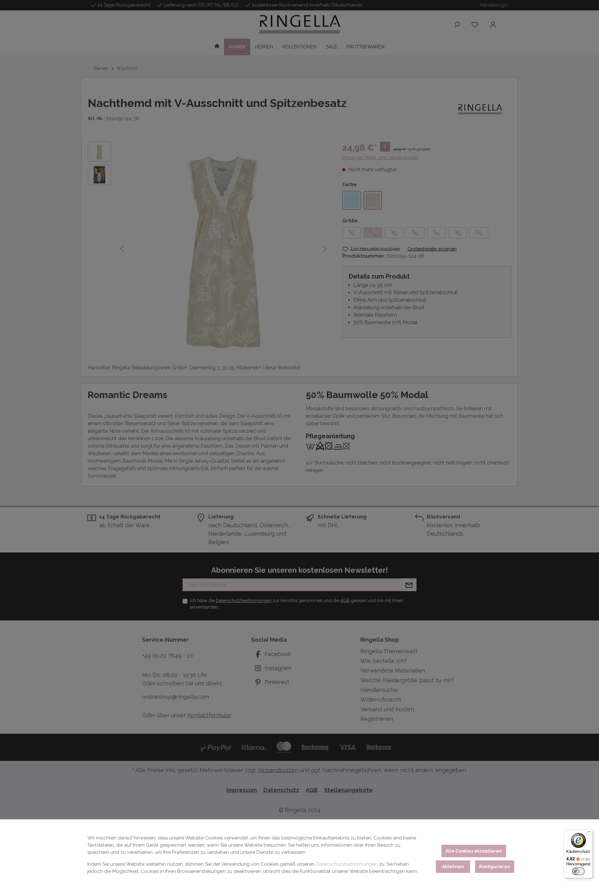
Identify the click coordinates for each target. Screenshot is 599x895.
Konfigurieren (494, 866)
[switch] (578, 871)
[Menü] (589, 833)
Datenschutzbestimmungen (347, 864)
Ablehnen (453, 866)
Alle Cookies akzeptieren (474, 851)
